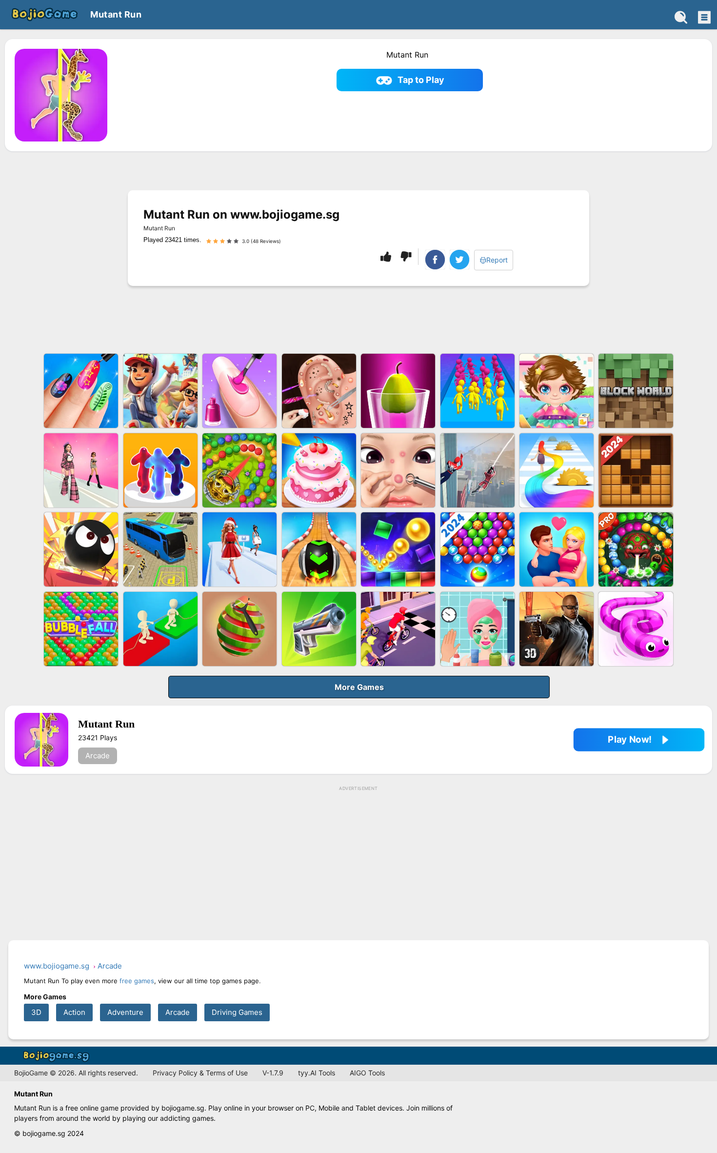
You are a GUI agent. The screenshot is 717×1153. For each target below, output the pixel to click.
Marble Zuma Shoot (239, 470)
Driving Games (237, 1012)
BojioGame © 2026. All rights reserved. (76, 1073)
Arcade (97, 755)
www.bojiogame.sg (58, 1055)
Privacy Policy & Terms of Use (200, 1073)
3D (36, 1012)
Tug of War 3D (160, 629)
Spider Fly (477, 470)
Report (497, 260)
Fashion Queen (239, 549)
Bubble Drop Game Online (81, 629)
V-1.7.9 (272, 1073)
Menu (703, 17)
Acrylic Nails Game (81, 391)
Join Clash (477, 391)
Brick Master (398, 549)
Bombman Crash (81, 549)
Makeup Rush (477, 629)
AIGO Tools (367, 1073)
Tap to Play (421, 80)
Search (681, 17)
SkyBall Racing (319, 549)
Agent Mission (556, 629)
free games (137, 981)
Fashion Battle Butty (81, 470)
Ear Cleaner (319, 391)
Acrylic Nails (239, 391)
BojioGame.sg (44, 14)
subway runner (160, 391)
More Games (359, 687)
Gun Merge (319, 629)
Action (74, 1012)
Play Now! (630, 739)
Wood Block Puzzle (635, 470)
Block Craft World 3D (635, 391)
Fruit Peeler (239, 629)
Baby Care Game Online (556, 391)
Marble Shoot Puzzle (635, 549)
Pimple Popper (398, 470)
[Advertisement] (358, 863)
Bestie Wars (556, 549)
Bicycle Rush (398, 629)
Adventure (125, 1012)
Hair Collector (556, 470)
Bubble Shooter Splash (477, 549)
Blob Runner (160, 470)
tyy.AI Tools (316, 1073)
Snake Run (635, 629)
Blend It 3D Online (398, 391)
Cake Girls (319, 470)
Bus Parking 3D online (160, 549)
